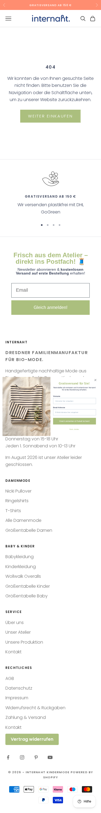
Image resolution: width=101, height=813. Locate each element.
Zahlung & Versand (25, 717)
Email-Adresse (59, 407)
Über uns (14, 622)
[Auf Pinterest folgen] (36, 757)
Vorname (56, 396)
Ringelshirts (17, 501)
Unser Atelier (18, 632)
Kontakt (13, 652)
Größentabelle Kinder (27, 586)
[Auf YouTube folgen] (50, 757)
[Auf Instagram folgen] (22, 757)
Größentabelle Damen (28, 530)
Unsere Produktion (24, 642)
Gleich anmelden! (50, 307)
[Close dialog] (95, 380)
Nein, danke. (74, 429)
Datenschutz (18, 688)
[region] (50, 193)
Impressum (16, 698)
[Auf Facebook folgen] (8, 757)
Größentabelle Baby (26, 596)
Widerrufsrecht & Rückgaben (35, 708)
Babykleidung (19, 557)
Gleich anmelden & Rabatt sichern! (74, 421)
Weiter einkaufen (50, 116)
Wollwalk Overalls (23, 576)
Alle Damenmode (23, 520)
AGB (9, 678)
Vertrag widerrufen (32, 739)
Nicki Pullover (18, 491)
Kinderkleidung (20, 567)
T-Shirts (13, 511)
